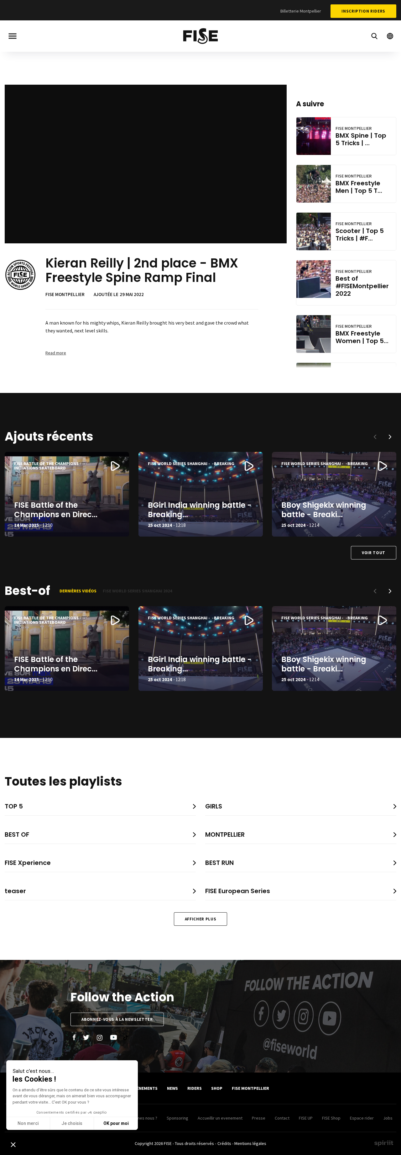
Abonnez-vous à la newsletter (117, 1019)
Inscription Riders (363, 11)
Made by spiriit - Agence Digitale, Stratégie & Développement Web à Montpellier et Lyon (383, 1143)
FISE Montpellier (250, 1088)
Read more (55, 353)
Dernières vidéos (78, 591)
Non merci (28, 1123)
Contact (282, 1118)
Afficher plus (200, 919)
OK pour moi (116, 1123)
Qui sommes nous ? (139, 1118)
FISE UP (306, 1118)
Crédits (224, 1143)
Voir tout (373, 552)
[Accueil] (200, 37)
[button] (390, 437)
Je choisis (71, 1123)
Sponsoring (177, 1118)
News (172, 1088)
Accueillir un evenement (220, 1118)
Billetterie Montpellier (300, 11)
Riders (194, 1088)
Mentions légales (250, 1143)
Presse (258, 1118)
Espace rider (362, 1118)
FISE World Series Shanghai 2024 (137, 591)
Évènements (145, 1088)
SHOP (216, 1088)
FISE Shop (331, 1118)
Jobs (388, 1118)
